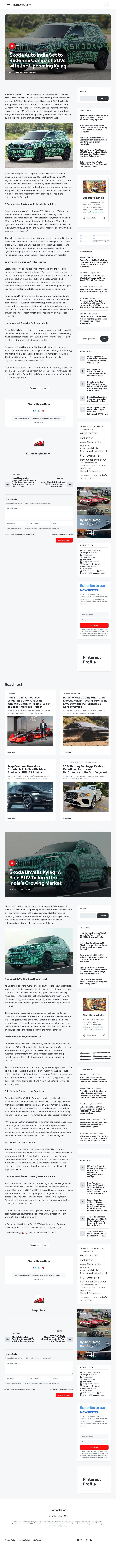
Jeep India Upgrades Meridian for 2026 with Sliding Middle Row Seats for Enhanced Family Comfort (97, 1221)
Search (83, 91)
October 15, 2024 (48, 1232)
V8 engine (91, 478)
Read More (11, 753)
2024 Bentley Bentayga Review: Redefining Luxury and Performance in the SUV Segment (85, 769)
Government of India (88, 462)
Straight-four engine (90, 470)
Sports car (88, 468)
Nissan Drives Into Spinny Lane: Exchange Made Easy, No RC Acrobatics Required (94, 1124)
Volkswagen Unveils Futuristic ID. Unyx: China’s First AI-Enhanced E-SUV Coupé (97, 410)
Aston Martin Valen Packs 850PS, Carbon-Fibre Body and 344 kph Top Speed (93, 164)
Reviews (88, 763)
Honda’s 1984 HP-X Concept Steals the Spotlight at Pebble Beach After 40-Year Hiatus (93, 278)
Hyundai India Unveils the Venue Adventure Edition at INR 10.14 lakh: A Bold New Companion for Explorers (97, 386)
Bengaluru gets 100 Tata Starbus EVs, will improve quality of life (94, 290)
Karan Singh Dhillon (38, 453)
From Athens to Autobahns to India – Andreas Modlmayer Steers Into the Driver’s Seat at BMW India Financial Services (93, 1094)
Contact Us (62, 1516)
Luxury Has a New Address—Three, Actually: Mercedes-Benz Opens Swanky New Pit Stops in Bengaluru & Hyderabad (97, 1205)
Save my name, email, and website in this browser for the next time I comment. (33, 529)
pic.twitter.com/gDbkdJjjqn (48, 1227)
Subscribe (94, 625)
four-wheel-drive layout (93, 451)
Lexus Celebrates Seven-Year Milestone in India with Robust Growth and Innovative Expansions (93, 319)
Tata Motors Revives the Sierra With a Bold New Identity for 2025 (96, 1233)
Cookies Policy (24, 1540)
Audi (9, 694)
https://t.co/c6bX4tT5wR (23, 1227)
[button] (8, 4)
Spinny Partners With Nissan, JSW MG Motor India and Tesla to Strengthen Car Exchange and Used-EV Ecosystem (93, 153)
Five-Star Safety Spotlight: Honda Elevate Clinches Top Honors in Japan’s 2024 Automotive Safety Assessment (94, 304)
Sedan (82, 468)
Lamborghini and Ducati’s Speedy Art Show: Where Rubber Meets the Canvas (96, 372)
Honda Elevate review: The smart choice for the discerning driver (97, 399)
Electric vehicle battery (90, 448)
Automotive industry (89, 435)
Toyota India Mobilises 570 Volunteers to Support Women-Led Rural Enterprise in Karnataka (94, 141)
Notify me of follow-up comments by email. (20, 534)
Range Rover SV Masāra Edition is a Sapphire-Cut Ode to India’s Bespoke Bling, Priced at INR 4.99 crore (94, 263)
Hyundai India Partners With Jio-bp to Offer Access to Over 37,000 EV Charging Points (94, 117)
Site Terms (37, 1540)
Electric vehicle (84, 445)
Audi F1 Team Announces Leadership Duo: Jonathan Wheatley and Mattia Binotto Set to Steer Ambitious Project (28, 702)
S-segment (102, 466)
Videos (94, 763)
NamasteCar (20, 4)
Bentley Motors (69, 763)
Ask (104, 338)
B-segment (83, 442)
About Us (52, 1516)
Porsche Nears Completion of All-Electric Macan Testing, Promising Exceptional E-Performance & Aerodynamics (85, 702)
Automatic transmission (92, 426)
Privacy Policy (10, 1540)
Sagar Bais (39, 1310)
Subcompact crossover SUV (90, 475)
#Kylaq (23, 1224)
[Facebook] (91, 1540)
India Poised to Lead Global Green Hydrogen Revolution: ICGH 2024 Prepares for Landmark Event (92, 1110)
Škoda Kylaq (34, 388)
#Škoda (8, 1224)
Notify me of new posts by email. (62, 534)
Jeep (8, 763)
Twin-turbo (83, 478)
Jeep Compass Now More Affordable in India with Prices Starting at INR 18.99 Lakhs (27, 769)
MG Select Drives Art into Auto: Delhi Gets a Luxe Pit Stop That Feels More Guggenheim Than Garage (97, 1171)
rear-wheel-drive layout (89, 465)
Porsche (77, 694)
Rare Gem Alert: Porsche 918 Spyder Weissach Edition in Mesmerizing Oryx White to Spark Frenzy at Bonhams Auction (97, 1188)
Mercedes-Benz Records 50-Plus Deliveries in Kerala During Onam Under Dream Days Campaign (93, 129)
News (17, 46)
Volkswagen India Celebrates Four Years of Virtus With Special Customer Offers (97, 359)
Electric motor (94, 442)
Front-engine (89, 455)
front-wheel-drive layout (93, 459)
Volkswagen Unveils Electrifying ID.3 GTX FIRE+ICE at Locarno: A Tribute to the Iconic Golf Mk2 (94, 1138)
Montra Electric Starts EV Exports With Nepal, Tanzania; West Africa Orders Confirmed (93, 1079)
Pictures (70, 694)
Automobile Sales (87, 429)
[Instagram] (86, 1540)
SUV (45, 388)
